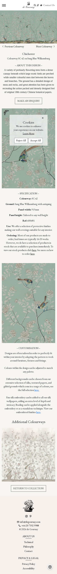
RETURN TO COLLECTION (28, 488)
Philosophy (28, 546)
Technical (28, 542)
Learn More (28, 133)
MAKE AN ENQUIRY (28, 100)
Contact (28, 551)
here (34, 250)
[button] (42, 118)
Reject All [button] (21, 140)
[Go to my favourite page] (38, 5)
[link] (41, 5)
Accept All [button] (35, 140)
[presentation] (5, 456)
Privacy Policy (28, 564)
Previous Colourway (14, 46)
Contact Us (49, 5)
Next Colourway (44, 46)
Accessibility (29, 568)
